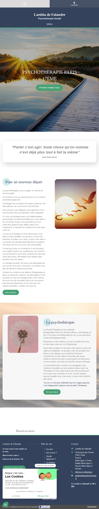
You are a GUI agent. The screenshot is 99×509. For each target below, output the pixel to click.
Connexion (91, 507)
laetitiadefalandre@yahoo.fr (85, 477)
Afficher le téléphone (83, 472)
